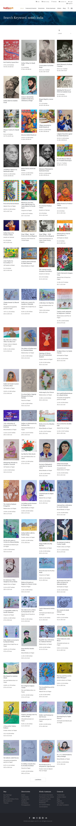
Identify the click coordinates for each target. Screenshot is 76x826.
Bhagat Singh (43, 99)
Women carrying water (28, 714)
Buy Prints (6, 797)
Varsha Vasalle (61, 544)
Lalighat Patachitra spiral (64, 134)
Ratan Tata (24, 168)
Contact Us (63, 1)
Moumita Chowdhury (45, 271)
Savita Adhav (9, 386)
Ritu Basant (6, 676)
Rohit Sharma (61, 64)
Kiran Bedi (24, 648)
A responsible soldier (9, 610)
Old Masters (24, 803)
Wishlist (54, 1)
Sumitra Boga (25, 535)
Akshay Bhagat (25, 716)
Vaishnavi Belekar (46, 641)
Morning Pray (61, 716)
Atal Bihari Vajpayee (9, 169)
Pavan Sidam (13, 582)
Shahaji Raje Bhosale (9, 462)
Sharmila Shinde (62, 584)
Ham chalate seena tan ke (11, 640)
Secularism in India (62, 542)
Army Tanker (7, 261)
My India (6, 758)
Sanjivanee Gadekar (65, 313)
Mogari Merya (27, 505)
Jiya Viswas (50, 392)
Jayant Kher (15, 62)
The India (6, 504)
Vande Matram (61, 273)
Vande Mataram (44, 608)
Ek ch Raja (24, 686)
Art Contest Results (45, 799)
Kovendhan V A (61, 235)
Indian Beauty (61, 203)
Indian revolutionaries (28, 423)
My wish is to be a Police (28, 610)
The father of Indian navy (29, 348)
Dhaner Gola (7, 130)
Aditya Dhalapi (61, 756)
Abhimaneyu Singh (27, 100)
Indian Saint (7, 100)
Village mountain (44, 125)
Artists (23, 795)
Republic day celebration (46, 640)
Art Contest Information (46, 795)
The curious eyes (44, 269)
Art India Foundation (63, 805)
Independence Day (62, 233)
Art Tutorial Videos (44, 804)
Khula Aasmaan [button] (50, 8)
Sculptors (24, 801)
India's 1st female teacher (11, 384)
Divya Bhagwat (32, 236)
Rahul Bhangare (61, 677)
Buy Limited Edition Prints (10, 799)
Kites (22, 135)
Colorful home (43, 493)
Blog (58, 799)
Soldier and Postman (45, 715)
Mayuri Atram (32, 584)
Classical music (8, 302)
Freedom (42, 206)
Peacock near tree (44, 570)
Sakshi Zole (42, 689)
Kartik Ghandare (8, 612)
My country (60, 610)
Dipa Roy (51, 303)
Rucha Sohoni (14, 203)
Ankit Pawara (15, 758)
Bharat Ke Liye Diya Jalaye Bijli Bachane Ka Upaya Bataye (28, 204)
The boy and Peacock (63, 676)
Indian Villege (25, 63)
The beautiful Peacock (46, 687)
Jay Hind (23, 454)
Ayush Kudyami (63, 507)
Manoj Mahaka (14, 542)
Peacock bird (61, 424)
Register (70, 3)
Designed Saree (61, 351)
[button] (68, 8)
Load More (38, 779)
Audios (59, 797)
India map (42, 392)
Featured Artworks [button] (31, 8)
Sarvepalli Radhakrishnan (64, 393)
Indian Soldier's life (27, 533)
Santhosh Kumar (8, 171)
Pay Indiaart (60, 803)
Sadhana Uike (25, 425)
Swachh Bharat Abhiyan (64, 159)
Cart (38, 1)
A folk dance (43, 303)
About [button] (22, 8)
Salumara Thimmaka (45, 169)
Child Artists (24, 797)
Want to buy (46, 1)
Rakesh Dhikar (9, 642)
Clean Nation (61, 639)
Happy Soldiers (43, 543)
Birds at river (43, 424)
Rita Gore (13, 341)
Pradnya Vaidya (8, 235)
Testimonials (60, 795)
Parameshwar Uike (28, 611)
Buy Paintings (7, 795)
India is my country (27, 302)
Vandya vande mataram (64, 311)
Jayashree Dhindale (27, 304)
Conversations (43, 806)
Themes (5, 803)
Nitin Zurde (32, 454)
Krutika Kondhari (28, 765)
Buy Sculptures (7, 801)
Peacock (5, 203)
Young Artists (25, 799)
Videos (59, 8)
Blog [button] (64, 8)
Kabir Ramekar (27, 263)
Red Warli (6, 62)
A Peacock (6, 726)
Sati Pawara (42, 717)
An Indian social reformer (29, 503)
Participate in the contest (46, 797)
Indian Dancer (7, 233)
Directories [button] (41, 8)
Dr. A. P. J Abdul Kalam (63, 754)
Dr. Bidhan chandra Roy (28, 764)
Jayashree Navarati (9, 464)
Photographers (25, 805)
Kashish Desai (67, 92)
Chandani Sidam (28, 350)
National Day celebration (64, 505)
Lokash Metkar (63, 395)
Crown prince (43, 65)
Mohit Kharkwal (31, 135)
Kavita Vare (67, 465)
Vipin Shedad (51, 766)
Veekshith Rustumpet (65, 160)
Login (71, 1)
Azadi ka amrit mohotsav (28, 261)
